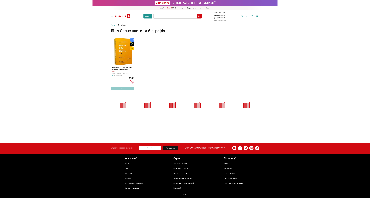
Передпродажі (229, 173)
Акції (226, 163)
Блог (126, 168)
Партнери (128, 173)
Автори (113, 25)
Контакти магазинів (131, 188)
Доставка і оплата (180, 163)
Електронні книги (230, 178)
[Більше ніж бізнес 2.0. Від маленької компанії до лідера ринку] (123, 51)
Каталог (148, 16)
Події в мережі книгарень (133, 183)
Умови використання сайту (183, 178)
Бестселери (228, 168)
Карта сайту (177, 188)
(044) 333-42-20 (219, 18)
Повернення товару (180, 168)
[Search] (199, 16)
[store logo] (122, 16)
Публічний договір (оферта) (183, 183)
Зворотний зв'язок (180, 173)
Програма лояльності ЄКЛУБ (235, 183)
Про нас (127, 163)
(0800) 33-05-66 (220, 12)
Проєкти (127, 178)
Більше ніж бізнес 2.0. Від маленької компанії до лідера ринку (122, 68)
